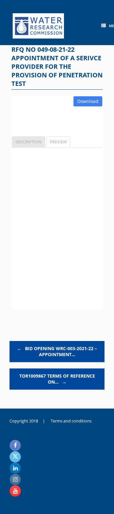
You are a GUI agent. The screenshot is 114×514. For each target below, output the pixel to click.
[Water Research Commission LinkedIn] (15, 468)
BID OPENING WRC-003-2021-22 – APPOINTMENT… (57, 351)
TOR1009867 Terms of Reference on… (57, 379)
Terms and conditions (71, 421)
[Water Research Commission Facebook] (15, 445)
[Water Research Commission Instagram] (15, 479)
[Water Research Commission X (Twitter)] (15, 457)
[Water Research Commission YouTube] (15, 491)
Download (87, 101)
